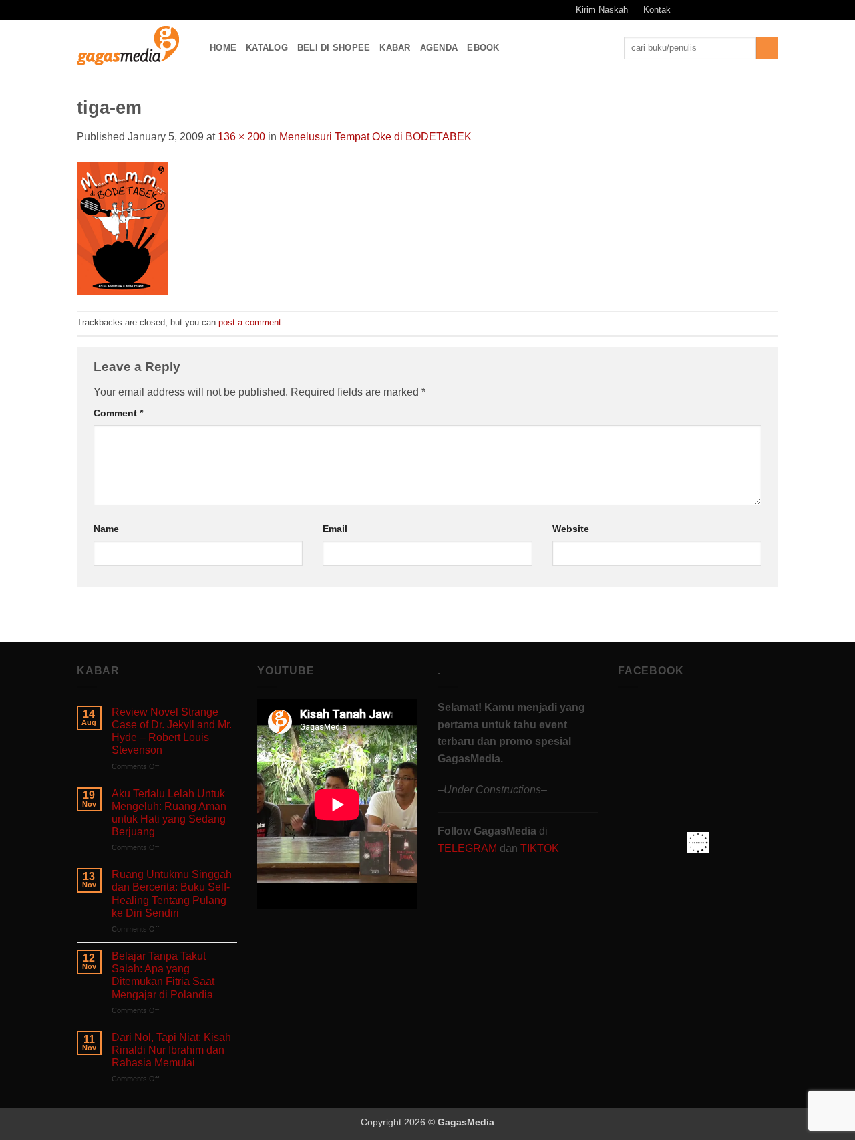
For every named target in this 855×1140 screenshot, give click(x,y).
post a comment (249, 322)
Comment (118, 413)
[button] (689, 9)
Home (223, 48)
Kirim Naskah (602, 10)
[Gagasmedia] (133, 47)
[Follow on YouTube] (759, 10)
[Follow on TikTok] (733, 10)
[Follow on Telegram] (771, 10)
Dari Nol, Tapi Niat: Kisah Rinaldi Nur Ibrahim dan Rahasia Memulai (171, 1050)
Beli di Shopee (334, 48)
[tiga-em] (122, 227)
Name (106, 528)
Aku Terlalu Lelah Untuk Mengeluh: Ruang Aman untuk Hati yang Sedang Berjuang (169, 813)
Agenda (439, 48)
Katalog (267, 48)
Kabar (394, 48)
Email (335, 528)
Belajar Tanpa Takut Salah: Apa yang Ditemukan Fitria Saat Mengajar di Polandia (163, 975)
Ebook (483, 48)
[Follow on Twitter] (746, 10)
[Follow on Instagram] (721, 10)
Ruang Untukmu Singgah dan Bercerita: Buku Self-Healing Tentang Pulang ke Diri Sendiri (172, 894)
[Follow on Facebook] (707, 10)
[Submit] (767, 48)
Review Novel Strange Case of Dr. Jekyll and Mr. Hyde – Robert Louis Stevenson (172, 731)
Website (570, 528)
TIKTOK (539, 848)
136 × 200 (241, 136)
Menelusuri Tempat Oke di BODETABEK (375, 136)
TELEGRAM (469, 848)
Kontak (657, 10)
